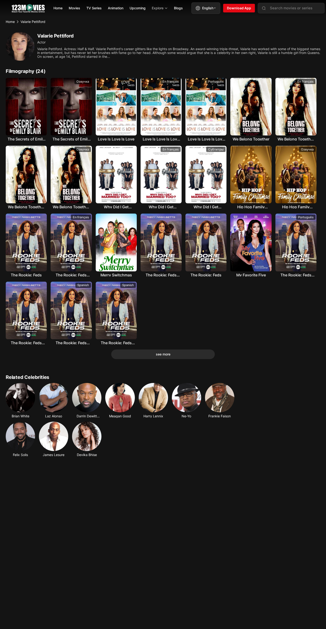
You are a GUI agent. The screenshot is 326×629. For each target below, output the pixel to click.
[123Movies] (28, 8)
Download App (239, 8)
